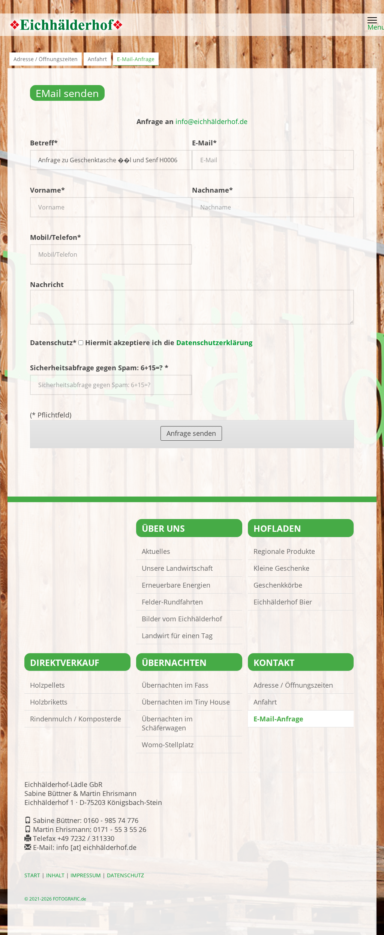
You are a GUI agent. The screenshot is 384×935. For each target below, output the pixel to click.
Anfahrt (97, 59)
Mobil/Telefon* (55, 237)
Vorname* (47, 190)
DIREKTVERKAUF (64, 663)
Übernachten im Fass (175, 685)
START (32, 875)
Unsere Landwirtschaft (177, 568)
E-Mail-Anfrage (135, 59)
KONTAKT (274, 663)
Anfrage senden (191, 433)
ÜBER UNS (163, 528)
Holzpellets (47, 685)
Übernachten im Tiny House (186, 701)
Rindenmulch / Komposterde (75, 718)
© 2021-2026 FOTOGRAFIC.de (55, 899)
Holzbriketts (49, 701)
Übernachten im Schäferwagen (167, 723)
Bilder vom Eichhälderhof (182, 618)
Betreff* (44, 142)
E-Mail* (204, 142)
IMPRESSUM (85, 875)
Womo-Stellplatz (168, 744)
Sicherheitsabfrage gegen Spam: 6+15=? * (99, 367)
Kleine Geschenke (281, 568)
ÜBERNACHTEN (174, 663)
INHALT (55, 875)
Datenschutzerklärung (214, 342)
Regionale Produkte (284, 551)
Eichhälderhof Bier (283, 601)
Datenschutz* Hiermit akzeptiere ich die (141, 342)
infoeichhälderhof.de (212, 121)
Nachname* (212, 190)
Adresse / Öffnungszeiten (46, 59)
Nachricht (47, 284)
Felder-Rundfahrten (172, 601)
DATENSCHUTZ (125, 875)
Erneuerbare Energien (176, 584)
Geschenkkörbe (278, 584)
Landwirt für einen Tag (177, 635)
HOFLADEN (277, 528)
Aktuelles (156, 551)
